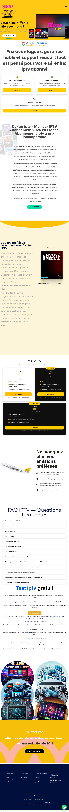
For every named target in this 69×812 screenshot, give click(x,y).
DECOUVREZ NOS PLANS (9, 35)
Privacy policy (32, 804)
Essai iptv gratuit (47, 804)
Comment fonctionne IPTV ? (12, 521)
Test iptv (26, 588)
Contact (37, 777)
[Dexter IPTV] (7, 7)
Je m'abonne (18, 394)
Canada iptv (47, 802)
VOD (27, 632)
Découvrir (51, 90)
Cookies (40, 804)
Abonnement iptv (10, 779)
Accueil (7, 777)
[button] (64, 807)
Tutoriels (38, 783)
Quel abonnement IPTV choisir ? (13, 546)
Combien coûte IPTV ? (11, 551)
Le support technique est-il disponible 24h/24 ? (17, 582)
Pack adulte (23, 779)
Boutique (38, 781)
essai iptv (32, 605)
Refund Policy (9, 783)
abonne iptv (12, 648)
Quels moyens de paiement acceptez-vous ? (16, 556)
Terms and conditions (23, 804)
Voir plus (34, 717)
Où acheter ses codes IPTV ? (12, 541)
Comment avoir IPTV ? (11, 526)
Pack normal (24, 777)
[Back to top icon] (34, 796)
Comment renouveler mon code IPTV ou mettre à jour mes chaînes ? (23, 567)
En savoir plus (17, 90)
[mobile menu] (66, 7)
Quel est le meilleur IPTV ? (12, 531)
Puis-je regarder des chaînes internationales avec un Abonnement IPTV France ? (26, 562)
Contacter (34, 110)
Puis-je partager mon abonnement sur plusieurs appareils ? (20, 572)
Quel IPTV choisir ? (10, 536)
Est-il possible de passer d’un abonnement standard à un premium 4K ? (24, 577)
